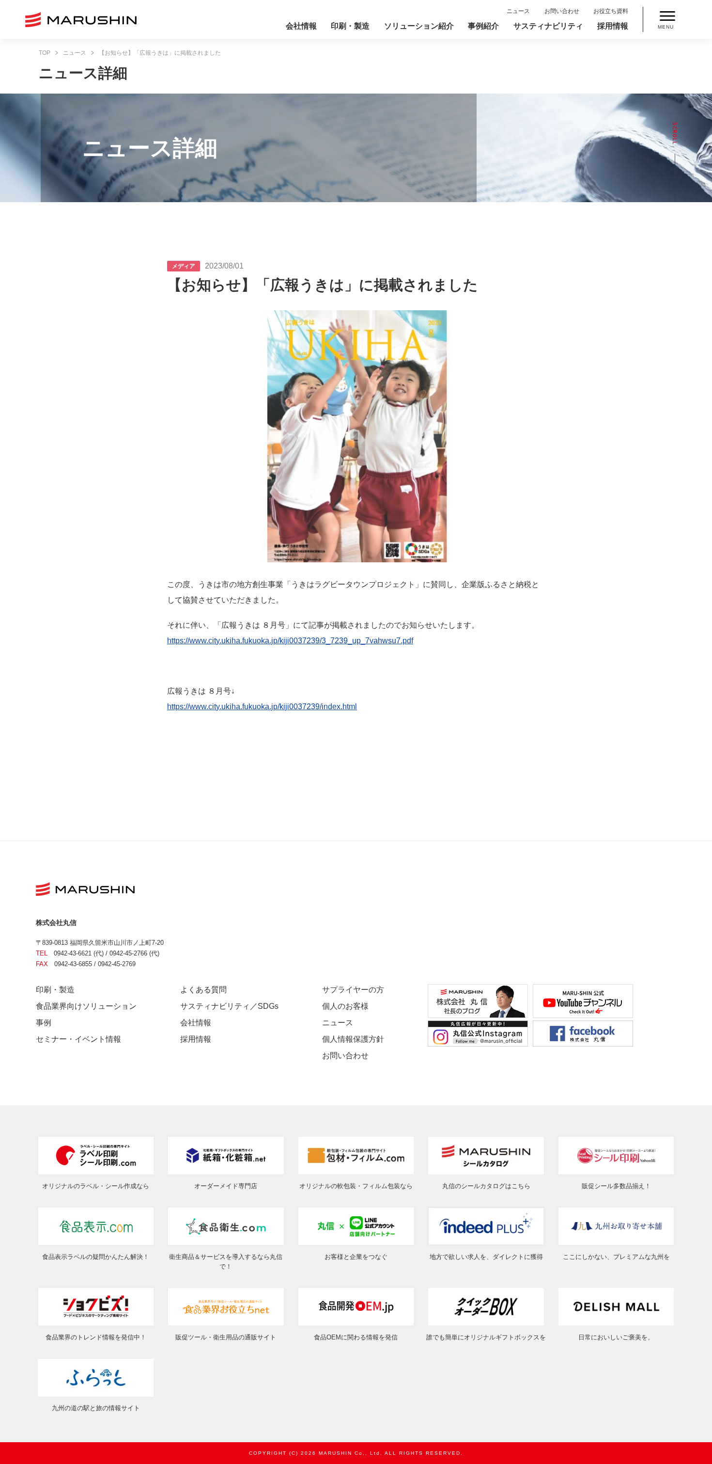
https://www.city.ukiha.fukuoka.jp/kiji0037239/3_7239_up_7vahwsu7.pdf (290, 641)
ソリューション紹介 (419, 26)
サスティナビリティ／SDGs (229, 1006)
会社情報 (301, 26)
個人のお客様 (345, 1006)
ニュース (518, 11)
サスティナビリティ (548, 26)
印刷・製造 (350, 26)
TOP (44, 52)
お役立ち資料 (610, 11)
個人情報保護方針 (353, 1039)
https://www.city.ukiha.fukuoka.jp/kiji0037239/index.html (262, 706)
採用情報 (612, 26)
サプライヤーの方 (353, 990)
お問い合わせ (561, 11)
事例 (43, 1022)
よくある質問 (203, 990)
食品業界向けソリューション (86, 1006)
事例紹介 (483, 26)
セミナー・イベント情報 (78, 1039)
